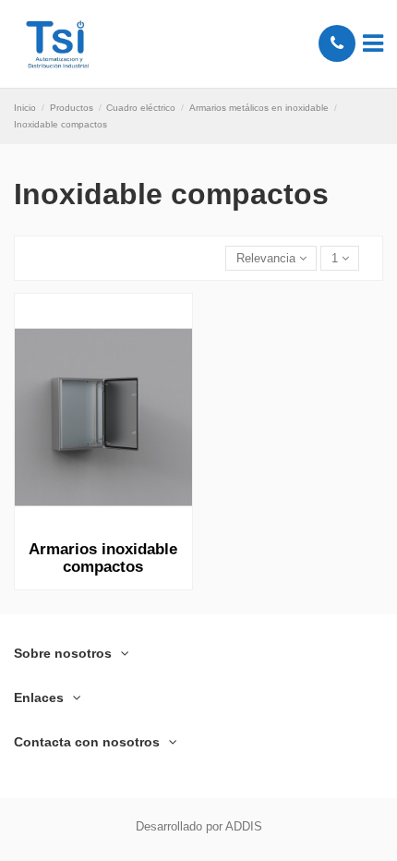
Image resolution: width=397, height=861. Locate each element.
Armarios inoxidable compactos (103, 558)
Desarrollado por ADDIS (199, 826)
